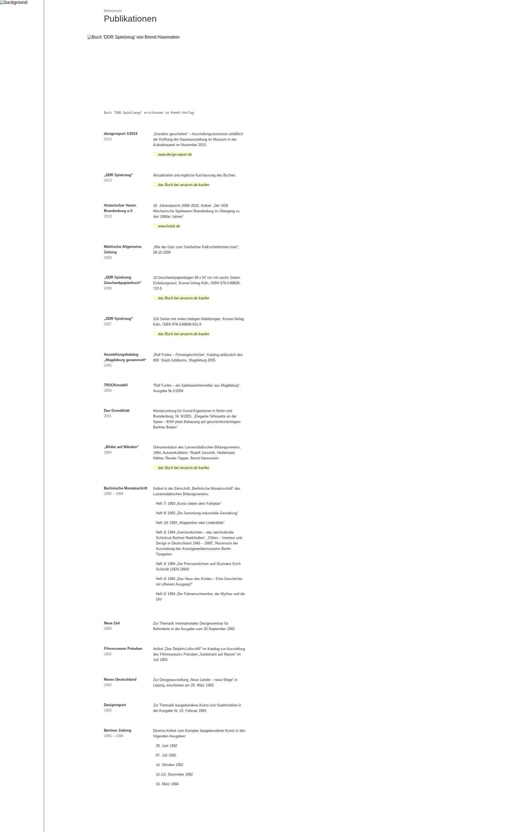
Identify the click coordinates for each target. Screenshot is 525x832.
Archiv (53, 129)
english (10, 70)
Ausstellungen (63, 86)
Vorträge (58, 108)
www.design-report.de (175, 154)
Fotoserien (60, 116)
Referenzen (59, 79)
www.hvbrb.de (169, 226)
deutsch (11, 63)
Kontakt (55, 136)
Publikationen (62, 101)
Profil (52, 71)
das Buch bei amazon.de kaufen (183, 185)
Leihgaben (60, 94)
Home (53, 64)
